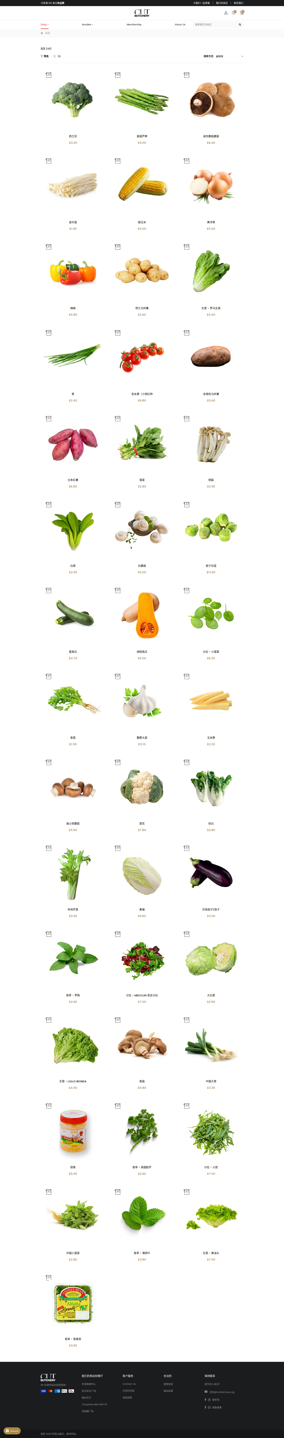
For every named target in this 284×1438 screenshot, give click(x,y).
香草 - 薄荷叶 (142, 1253)
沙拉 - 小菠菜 (211, 652)
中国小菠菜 (73, 1253)
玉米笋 (211, 738)
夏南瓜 (73, 652)
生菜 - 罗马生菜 (211, 308)
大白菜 (211, 995)
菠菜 (142, 480)
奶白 (211, 823)
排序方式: (209, 56)
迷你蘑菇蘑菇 (211, 136)
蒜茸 (73, 1167)
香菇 (142, 1081)
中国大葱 (211, 1081)
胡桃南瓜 (142, 652)
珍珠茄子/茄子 (211, 909)
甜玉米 (142, 222)
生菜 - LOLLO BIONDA (73, 1081)
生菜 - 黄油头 (211, 1253)
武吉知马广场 (89, 1391)
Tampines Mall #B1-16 (94, 1404)
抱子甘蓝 (211, 566)
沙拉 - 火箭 (211, 1167)
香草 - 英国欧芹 (141, 1167)
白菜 (73, 566)
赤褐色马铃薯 (211, 394)
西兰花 (73, 136)
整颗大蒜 (142, 738)
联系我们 (238, 3)
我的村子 (86, 1397)
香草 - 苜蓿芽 (73, 1339)
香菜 (73, 738)
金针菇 (73, 222)
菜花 (142, 823)
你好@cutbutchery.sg (222, 1392)
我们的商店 (222, 3)
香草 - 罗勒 (73, 995)
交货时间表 (128, 1390)
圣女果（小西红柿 (142, 394)
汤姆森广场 (87, 1411)
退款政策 (127, 1397)
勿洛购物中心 (89, 1384)
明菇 (211, 480)
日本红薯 (73, 480)
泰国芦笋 (142, 136)
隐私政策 (168, 1391)
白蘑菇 (142, 566)
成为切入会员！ (213, 1384)
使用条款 (168, 1384)
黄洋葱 (211, 222)
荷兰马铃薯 (142, 308)
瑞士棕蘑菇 (73, 823)
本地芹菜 (73, 909)
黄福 (142, 909)
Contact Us (129, 1384)
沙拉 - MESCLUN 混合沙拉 (142, 995)
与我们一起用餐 (201, 3)
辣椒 (73, 308)
